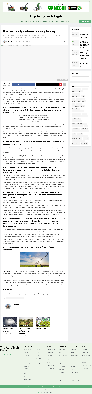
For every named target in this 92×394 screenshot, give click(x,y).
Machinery (28, 21)
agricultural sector (76, 88)
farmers (83, 106)
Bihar (73, 98)
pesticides (74, 131)
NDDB (85, 126)
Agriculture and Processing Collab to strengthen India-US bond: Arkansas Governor (84, 44)
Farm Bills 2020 (75, 106)
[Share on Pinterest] (60, 84)
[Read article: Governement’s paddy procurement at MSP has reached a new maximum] (75, 34)
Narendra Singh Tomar (77, 126)
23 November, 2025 (20, 41)
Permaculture (85, 128)
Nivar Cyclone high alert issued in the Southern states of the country (10, 330)
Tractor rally (81, 140)
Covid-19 (74, 101)
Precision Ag (14, 27)
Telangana (74, 140)
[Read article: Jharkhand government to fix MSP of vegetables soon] (75, 64)
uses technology (28, 147)
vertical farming (75, 143)
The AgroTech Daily (46, 16)
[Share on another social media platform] (64, 84)
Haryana (74, 118)
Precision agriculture (8, 271)
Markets (51, 21)
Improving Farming (10, 298)
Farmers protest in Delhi (77, 111)
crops (79, 101)
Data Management (40, 325)
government (79, 116)
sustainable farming (76, 138)
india (79, 118)
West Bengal (84, 143)
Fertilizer (84, 113)
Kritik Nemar (10, 41)
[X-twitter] (4, 354)
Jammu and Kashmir (77, 121)
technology (85, 138)
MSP (85, 123)
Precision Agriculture (20, 298)
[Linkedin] (10, 354)
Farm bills (78, 103)
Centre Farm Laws (80, 98)
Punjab (73, 133)
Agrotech (80, 91)
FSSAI (73, 116)
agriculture (85, 88)
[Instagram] (7, 354)
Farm (73, 103)
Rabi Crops (79, 133)
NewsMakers (60, 21)
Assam (83, 96)
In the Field (44, 21)
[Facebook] (1, 354)
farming (74, 113)
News (21, 21)
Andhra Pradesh (76, 93)
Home (4, 27)
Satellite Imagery (24, 325)
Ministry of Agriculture (77, 123)
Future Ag (36, 21)
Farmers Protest (75, 108)
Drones (84, 101)
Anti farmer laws (76, 96)
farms (79, 113)
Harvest (85, 116)
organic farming (76, 128)
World (67, 21)
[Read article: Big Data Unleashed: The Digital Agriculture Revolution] (43, 322)
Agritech (74, 91)
